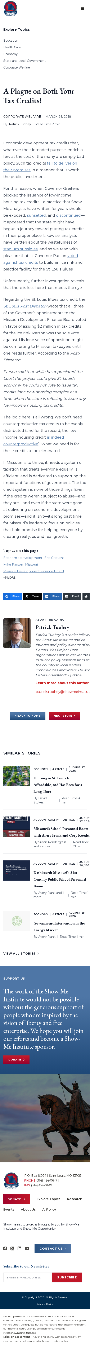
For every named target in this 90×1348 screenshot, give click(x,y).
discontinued (68, 215)
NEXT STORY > (64, 715)
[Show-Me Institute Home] (10, 8)
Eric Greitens (54, 558)
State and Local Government (24, 61)
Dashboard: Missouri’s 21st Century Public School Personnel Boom (59, 879)
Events (8, 1209)
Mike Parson (13, 564)
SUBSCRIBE (67, 1277)
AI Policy (49, 1209)
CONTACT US (51, 1248)
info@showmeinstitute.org (19, 1332)
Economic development (22, 558)
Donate (14, 1059)
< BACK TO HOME (27, 715)
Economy (10, 54)
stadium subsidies (20, 249)
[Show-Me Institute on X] (12, 1249)
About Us (28, 1209)
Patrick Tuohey (20, 124)
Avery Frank (46, 893)
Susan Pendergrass (52, 842)
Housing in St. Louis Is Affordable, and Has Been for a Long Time (57, 785)
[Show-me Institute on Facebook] (5, 1249)
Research (74, 1199)
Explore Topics (48, 1199)
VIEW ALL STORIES (19, 953)
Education (10, 40)
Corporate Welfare (16, 67)
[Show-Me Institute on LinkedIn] (19, 1249)
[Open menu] (82, 8)
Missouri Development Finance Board (33, 571)
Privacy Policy (45, 1304)
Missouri (31, 564)
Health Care (12, 47)
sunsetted (36, 215)
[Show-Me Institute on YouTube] (27, 1249)
